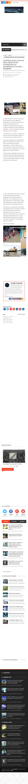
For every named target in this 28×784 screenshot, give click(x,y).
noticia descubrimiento (19, 451)
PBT (12, 770)
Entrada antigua (21, 314)
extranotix (15, 769)
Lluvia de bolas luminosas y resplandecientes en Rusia (15, 535)
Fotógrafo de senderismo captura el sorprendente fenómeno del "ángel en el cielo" (16, 715)
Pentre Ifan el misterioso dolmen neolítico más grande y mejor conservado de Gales (15, 682)
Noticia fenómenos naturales (10, 75)
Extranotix (10, 296)
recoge (10, 129)
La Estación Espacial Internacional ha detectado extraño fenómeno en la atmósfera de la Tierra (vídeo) (16, 707)
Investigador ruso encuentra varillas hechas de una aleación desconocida (12, 464)
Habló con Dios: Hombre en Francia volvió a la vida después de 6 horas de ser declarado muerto (15, 544)
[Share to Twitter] (6, 461)
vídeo (10, 55)
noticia (17, 74)
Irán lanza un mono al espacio (16, 600)
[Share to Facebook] (4, 461)
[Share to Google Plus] (8, 461)
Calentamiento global (10, 74)
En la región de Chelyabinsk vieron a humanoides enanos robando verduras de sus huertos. (15, 527)
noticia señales (7, 76)
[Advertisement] (14, 29)
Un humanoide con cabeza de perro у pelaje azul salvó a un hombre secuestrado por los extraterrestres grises (15, 554)
